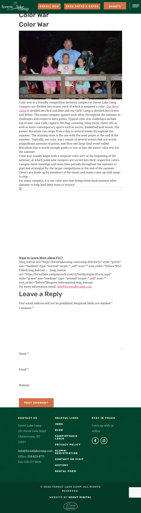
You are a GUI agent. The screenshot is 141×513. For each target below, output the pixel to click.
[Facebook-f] (95, 440)
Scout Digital (80, 497)
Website (24, 385)
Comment (26, 308)
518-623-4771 (36, 456)
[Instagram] (103, 440)
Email (24, 369)
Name (24, 353)
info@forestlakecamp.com (35, 451)
